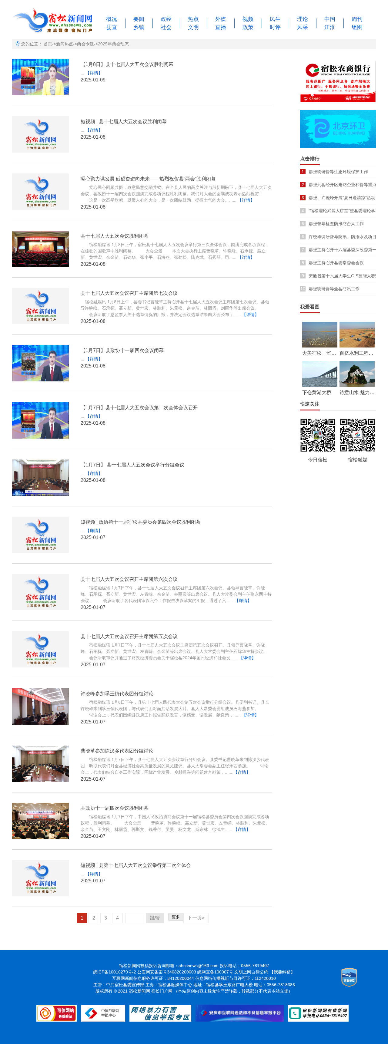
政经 (166, 19)
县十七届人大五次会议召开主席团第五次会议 (129, 636)
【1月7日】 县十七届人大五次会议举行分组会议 (132, 464)
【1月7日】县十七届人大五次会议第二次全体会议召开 (139, 407)
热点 (193, 19)
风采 (302, 27)
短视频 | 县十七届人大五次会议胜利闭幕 (124, 121)
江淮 (329, 27)
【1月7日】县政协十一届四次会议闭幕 (122, 350)
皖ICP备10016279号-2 (114, 972)
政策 (247, 27)
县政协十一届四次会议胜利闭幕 (115, 808)
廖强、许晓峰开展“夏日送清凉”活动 (342, 197)
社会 (166, 27)
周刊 (357, 19)
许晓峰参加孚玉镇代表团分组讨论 (117, 693)
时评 (275, 27)
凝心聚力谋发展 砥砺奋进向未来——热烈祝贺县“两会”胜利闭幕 (148, 178)
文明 (193, 27)
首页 (48, 43)
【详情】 (93, 73)
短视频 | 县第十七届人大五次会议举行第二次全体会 (136, 865)
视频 (247, 19)
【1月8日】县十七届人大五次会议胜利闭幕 (127, 64)
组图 (357, 27)
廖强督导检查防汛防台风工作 (336, 223)
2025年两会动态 (113, 43)
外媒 (220, 19)
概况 (111, 19)
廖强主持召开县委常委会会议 (336, 262)
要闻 (138, 19)
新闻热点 (64, 43)
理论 (302, 19)
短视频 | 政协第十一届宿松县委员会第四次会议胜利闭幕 (141, 522)
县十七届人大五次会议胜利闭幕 (115, 236)
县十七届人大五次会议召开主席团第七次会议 (129, 293)
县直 (111, 27)
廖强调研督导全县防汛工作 (334, 288)
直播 (220, 27)
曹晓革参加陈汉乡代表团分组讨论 (117, 750)
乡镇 (138, 27)
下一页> (196, 917)
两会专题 (85, 43)
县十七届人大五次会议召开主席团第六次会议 (129, 579)
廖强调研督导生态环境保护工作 (338, 171)
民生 (275, 19)
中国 (329, 19)
